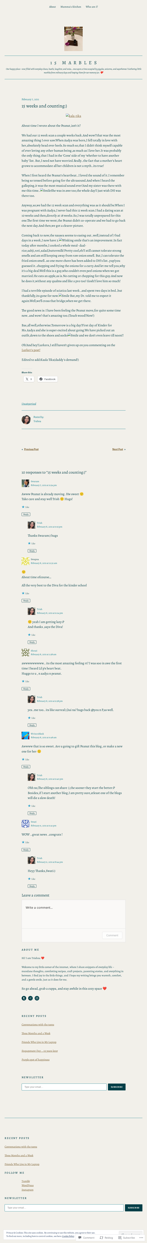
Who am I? (92, 7)
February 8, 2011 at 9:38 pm (50, 701)
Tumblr (26, 1181)
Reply (26, 514)
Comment (112, 935)
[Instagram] (37, 998)
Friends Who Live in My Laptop (39, 1042)
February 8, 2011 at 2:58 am (43, 654)
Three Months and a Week (36, 1033)
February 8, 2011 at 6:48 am (43, 737)
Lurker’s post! (31, 350)
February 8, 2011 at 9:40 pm (50, 778)
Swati (34, 821)
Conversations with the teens (38, 1024)
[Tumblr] (24, 998)
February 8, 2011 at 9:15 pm (49, 526)
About (52, 7)
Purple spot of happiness (36, 1059)
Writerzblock (37, 733)
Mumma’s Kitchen (70, 7)
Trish (39, 522)
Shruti (34, 650)
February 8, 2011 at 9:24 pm (50, 613)
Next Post (117, 449)
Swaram (35, 481)
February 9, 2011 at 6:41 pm (43, 825)
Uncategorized (29, 404)
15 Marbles (74, 62)
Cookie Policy (68, 1236)
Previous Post (31, 449)
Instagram (27, 1190)
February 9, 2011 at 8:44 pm (50, 862)
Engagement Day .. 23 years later (40, 1051)
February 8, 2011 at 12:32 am (44, 563)
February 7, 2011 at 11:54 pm (44, 485)
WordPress (28, 1185)
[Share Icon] (30, 998)
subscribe (117, 1087)
